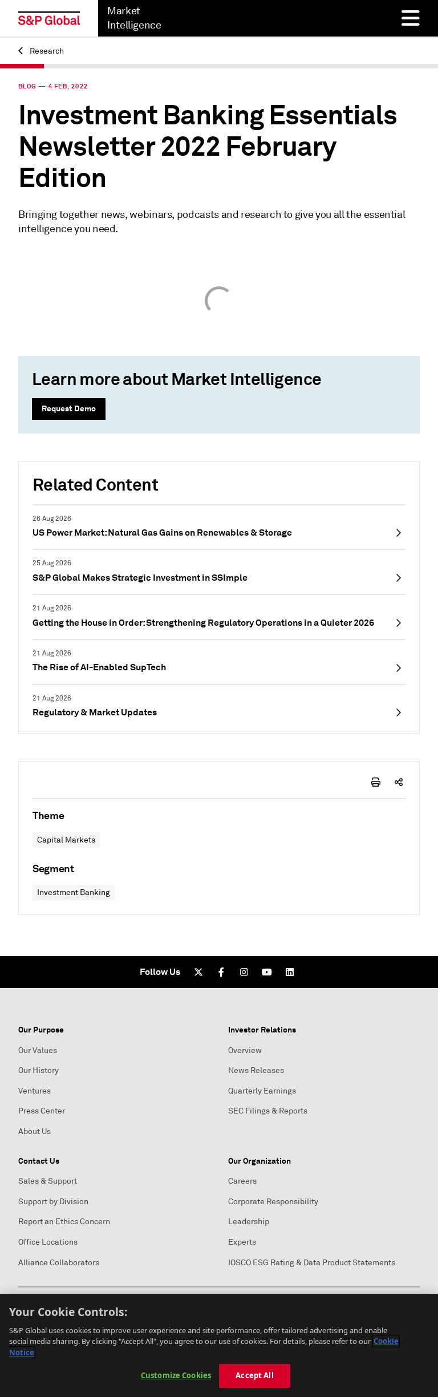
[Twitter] (198, 972)
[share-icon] (398, 782)
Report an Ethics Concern (64, 1221)
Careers (242, 1181)
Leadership (248, 1221)
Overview (245, 1050)
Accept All (254, 1375)
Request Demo (69, 408)
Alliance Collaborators (58, 1263)
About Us (34, 1131)
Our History (38, 1070)
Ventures (34, 1091)
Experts (242, 1242)
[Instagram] (244, 972)
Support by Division (53, 1201)
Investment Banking (73, 892)
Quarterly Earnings (262, 1091)
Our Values (37, 1050)
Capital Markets (66, 840)
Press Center (41, 1111)
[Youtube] (267, 972)
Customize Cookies (176, 1375)
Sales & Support (47, 1181)
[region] (219, 1345)
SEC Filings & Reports (267, 1111)
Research (46, 51)
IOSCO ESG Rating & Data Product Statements (311, 1263)
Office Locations (48, 1242)
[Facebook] (221, 972)
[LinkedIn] (290, 972)
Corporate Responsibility (273, 1201)
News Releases (256, 1070)
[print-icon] (376, 782)
